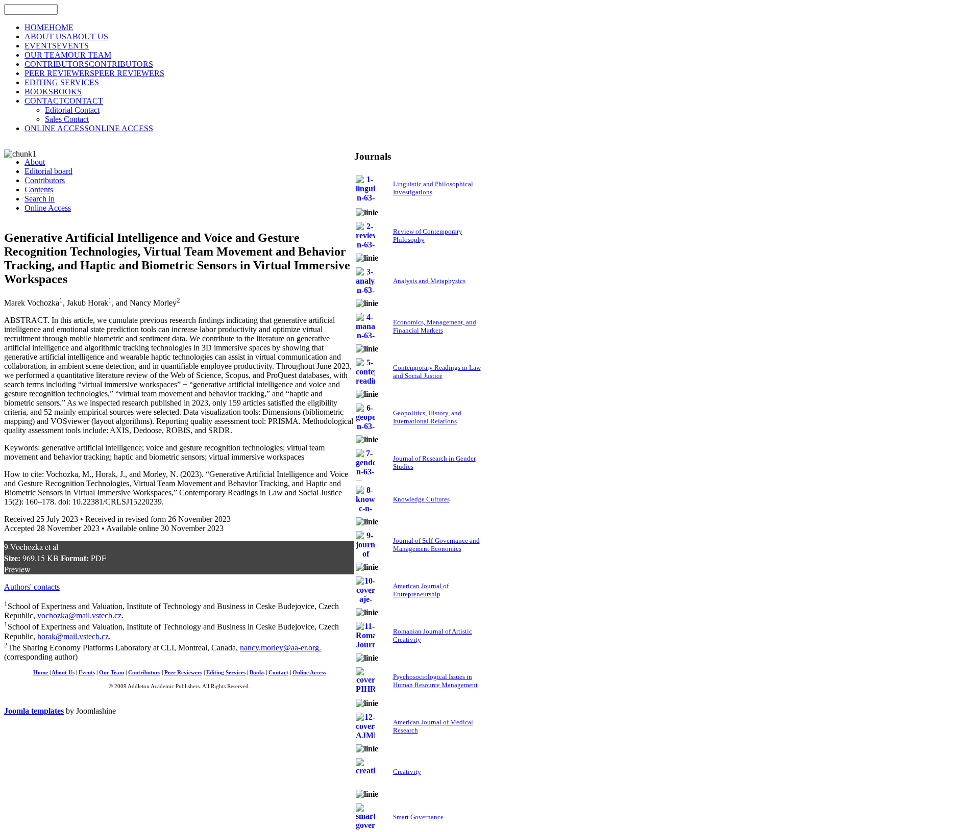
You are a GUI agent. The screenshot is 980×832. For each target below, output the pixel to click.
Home (41, 672)
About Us (63, 672)
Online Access (309, 672)
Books (257, 672)
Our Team (111, 672)
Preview (17, 569)
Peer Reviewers (183, 672)
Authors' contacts (32, 587)
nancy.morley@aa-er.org (279, 647)
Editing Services (226, 672)
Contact (278, 672)
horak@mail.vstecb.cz (73, 636)
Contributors (144, 672)
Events (87, 672)
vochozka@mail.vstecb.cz (79, 615)
